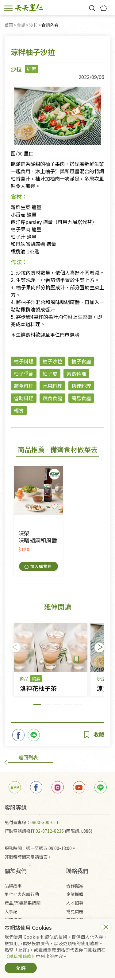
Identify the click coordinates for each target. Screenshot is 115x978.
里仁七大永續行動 (22, 894)
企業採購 (74, 894)
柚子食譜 (81, 361)
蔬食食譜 (52, 398)
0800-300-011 (44, 822)
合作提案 (74, 885)
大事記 (11, 911)
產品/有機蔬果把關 (22, 903)
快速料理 (81, 385)
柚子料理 (23, 361)
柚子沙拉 (52, 361)
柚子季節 (23, 373)
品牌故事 (13, 885)
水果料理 (52, 385)
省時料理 (23, 398)
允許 (21, 968)
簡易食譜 (81, 398)
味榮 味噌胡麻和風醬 (37, 537)
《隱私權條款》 (20, 956)
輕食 (19, 410)
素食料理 (76, 373)
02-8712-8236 (50, 831)
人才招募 (74, 903)
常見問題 (74, 911)
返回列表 (28, 757)
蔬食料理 (23, 385)
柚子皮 (50, 373)
